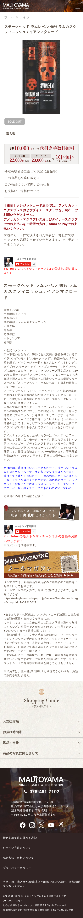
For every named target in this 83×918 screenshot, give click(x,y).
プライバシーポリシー (17, 867)
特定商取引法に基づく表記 (20, 837)
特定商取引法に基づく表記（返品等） (31, 171)
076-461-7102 (44, 791)
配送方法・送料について (18, 857)
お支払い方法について (17, 847)
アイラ (24, 17)
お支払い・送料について (22, 191)
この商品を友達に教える (22, 178)
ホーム (9, 17)
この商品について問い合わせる (27, 184)
